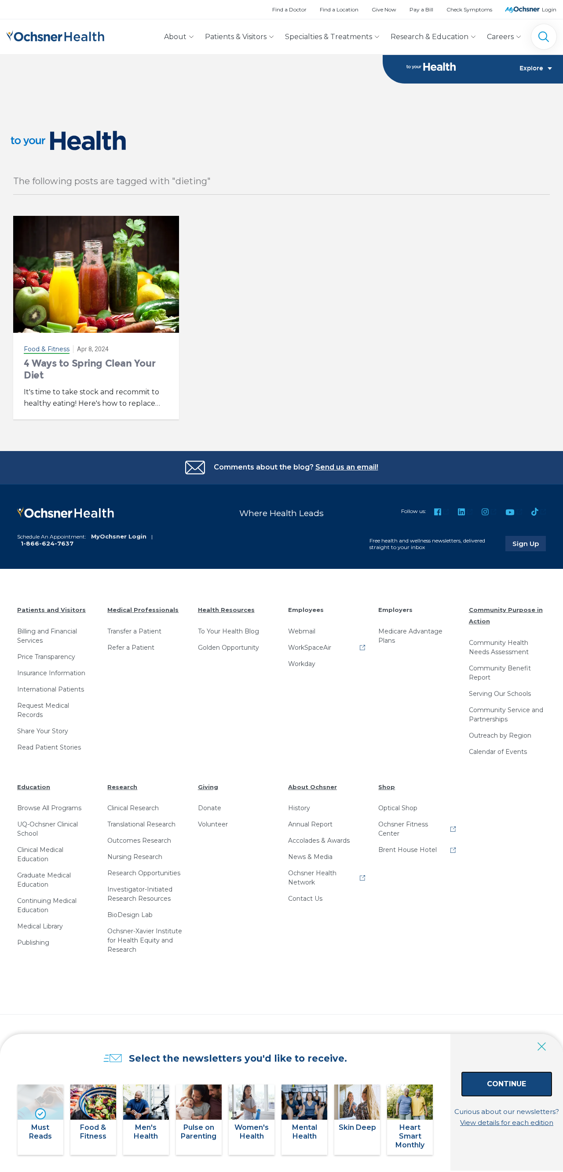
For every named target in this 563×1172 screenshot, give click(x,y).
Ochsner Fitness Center (403, 828)
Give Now (384, 9)
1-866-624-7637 (47, 543)
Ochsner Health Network (312, 877)
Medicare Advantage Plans (410, 635)
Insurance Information (51, 673)
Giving (208, 786)
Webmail (301, 631)
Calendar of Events (498, 752)
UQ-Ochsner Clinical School (47, 828)
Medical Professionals (143, 609)
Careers (500, 37)
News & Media (310, 857)
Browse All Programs (49, 808)
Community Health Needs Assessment (499, 647)
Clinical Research (133, 808)
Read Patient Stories (49, 747)
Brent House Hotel (407, 850)
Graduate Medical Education (44, 879)
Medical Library (40, 926)
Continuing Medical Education (47, 905)
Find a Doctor (289, 9)
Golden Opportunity (228, 648)
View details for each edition (506, 1122)
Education (33, 786)
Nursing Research (134, 857)
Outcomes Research (139, 840)
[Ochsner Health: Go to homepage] (55, 35)
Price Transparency (46, 657)
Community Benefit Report (500, 672)
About (175, 37)
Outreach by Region (500, 735)
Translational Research (141, 824)
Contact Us (305, 899)
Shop (386, 786)
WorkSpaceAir (309, 648)
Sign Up (529, 543)
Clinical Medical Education (40, 854)
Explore (531, 68)
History (299, 808)
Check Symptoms (469, 9)
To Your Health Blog (228, 631)
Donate (209, 808)
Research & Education (429, 37)
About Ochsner (312, 786)
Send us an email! (346, 467)
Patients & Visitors (236, 37)
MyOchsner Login (118, 536)
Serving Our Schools (500, 694)
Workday (301, 664)
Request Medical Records (43, 710)
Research (122, 786)
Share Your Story (42, 731)
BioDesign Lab (130, 915)
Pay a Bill (421, 9)
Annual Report (310, 824)
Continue (506, 1084)
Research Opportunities (143, 873)
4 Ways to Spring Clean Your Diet (89, 369)
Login (549, 9)
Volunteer (213, 824)
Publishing (33, 942)
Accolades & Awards (319, 840)
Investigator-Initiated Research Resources (139, 894)
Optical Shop (397, 808)
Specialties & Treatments (328, 37)
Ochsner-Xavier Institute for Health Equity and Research (144, 940)
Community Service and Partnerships (506, 714)
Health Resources (226, 609)
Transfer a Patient (134, 631)
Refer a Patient (130, 648)
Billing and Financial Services (47, 635)
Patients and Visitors (51, 609)
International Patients (50, 689)
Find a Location (339, 9)
